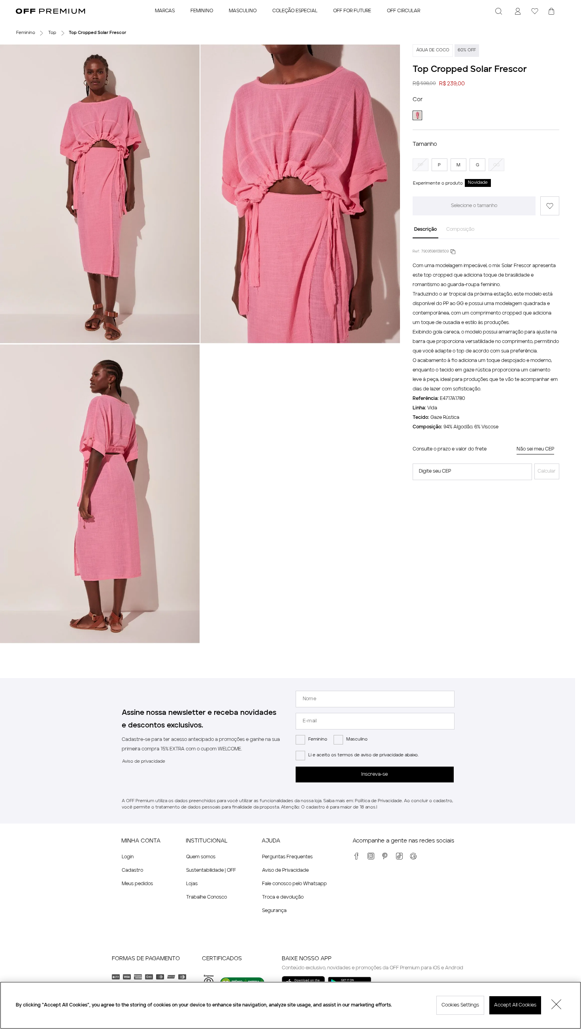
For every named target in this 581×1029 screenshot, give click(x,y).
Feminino (317, 739)
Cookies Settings (460, 1005)
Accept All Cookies (515, 1005)
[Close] (556, 1005)
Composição (460, 229)
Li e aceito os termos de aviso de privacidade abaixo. (363, 755)
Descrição (425, 229)
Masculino (357, 739)
